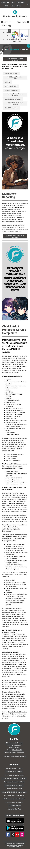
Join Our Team (16, 6)
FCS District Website (14, 805)
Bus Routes (5, 2)
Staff (6, 6)
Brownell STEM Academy (14, 772)
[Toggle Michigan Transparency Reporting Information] (9, 31)
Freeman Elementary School (14, 785)
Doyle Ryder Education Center (14, 775)
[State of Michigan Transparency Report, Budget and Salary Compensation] (15, 34)
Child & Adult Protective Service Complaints (17, 40)
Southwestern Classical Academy (14, 799)
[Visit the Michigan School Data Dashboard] (24, 34)
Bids (13, 2)
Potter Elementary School (14, 788)
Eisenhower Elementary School (14, 782)
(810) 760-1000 (17, 750)
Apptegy (18, 846)
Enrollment (20, 2)
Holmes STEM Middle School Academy (14, 792)
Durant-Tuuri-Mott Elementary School (14, 778)
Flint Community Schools (14, 768)
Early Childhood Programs (14, 802)
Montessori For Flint (14, 809)
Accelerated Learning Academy (14, 795)
